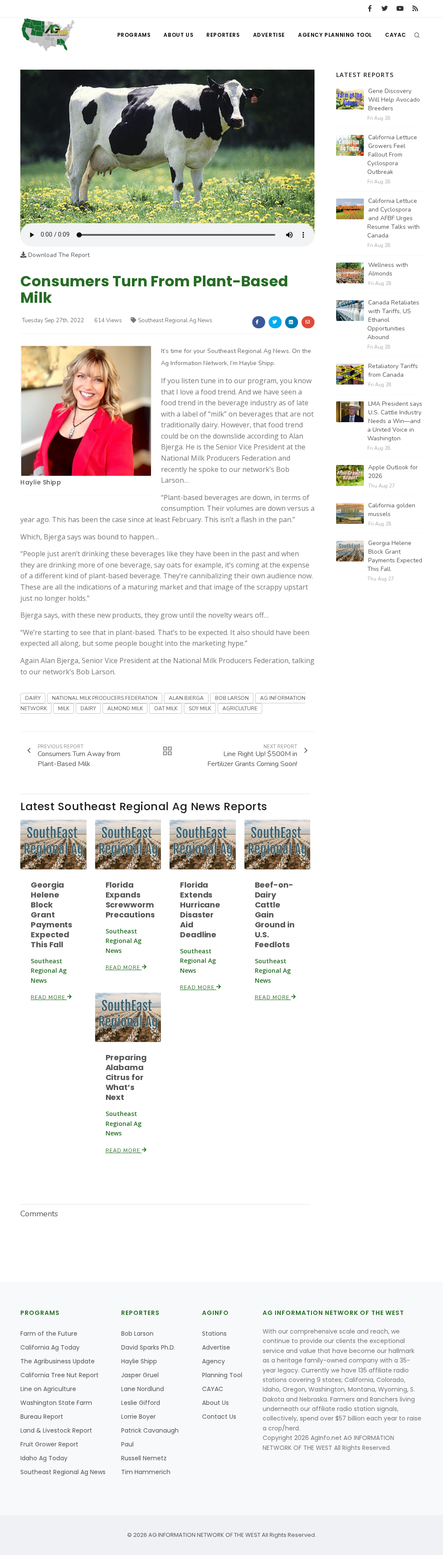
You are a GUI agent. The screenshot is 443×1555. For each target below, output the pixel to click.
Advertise (269, 34)
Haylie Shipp (40, 482)
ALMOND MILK (125, 708)
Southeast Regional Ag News (175, 320)
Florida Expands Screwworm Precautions (130, 899)
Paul (127, 1444)
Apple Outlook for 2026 (393, 471)
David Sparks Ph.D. (148, 1347)
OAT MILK (165, 708)
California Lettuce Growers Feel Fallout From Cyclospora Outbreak (392, 154)
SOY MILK (200, 708)
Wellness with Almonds (388, 269)
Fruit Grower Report (49, 1444)
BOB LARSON (232, 698)
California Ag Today (50, 1347)
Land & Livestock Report (56, 1430)
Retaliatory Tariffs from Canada (393, 370)
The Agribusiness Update (57, 1361)
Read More (49, 997)
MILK (63, 708)
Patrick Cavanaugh (150, 1430)
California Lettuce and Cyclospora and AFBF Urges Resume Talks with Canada (393, 218)
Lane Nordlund (142, 1389)
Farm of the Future (48, 1333)
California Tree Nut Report (59, 1375)
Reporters (223, 34)
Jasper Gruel (140, 1375)
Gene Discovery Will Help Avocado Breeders (394, 99)
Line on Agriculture (48, 1389)
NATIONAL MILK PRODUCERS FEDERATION (104, 698)
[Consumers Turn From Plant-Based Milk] (167, 146)
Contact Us (219, 1416)
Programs (134, 34)
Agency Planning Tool (335, 34)
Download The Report (58, 255)
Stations (214, 1333)
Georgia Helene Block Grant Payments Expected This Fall (51, 914)
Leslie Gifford (140, 1402)
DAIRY (33, 698)
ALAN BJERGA (186, 698)
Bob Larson (137, 1333)
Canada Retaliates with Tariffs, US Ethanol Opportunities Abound (393, 319)
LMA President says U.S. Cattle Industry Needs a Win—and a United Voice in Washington (394, 421)
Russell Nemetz (144, 1458)
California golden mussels (391, 509)
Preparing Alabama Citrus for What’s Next (126, 1077)
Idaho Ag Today (43, 1458)
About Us (178, 34)
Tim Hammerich (145, 1472)
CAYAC (395, 34)
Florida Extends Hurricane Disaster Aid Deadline (200, 909)
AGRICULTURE (239, 708)
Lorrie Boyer (138, 1416)
